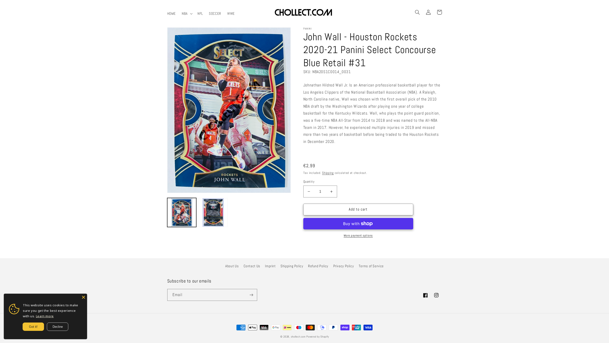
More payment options (358, 235)
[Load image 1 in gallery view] (181, 212)
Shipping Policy (291, 266)
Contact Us (252, 266)
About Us (232, 266)
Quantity (308, 182)
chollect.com (298, 336)
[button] (187, 13)
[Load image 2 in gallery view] (213, 212)
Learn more (45, 316)
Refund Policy (318, 266)
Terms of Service (371, 266)
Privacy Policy (343, 266)
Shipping (328, 173)
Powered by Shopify (317, 336)
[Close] (83, 297)
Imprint (270, 266)
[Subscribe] (251, 295)
